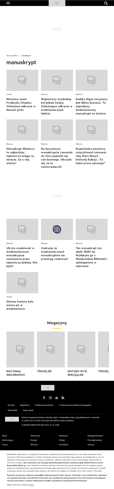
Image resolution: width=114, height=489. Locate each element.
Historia (44, 94)
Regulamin (24, 405)
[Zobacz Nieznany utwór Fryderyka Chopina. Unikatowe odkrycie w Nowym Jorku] (22, 80)
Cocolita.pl (63, 444)
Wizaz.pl (34, 444)
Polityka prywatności (44, 405)
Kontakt (11, 405)
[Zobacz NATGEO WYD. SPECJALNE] (81, 350)
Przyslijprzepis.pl (95, 440)
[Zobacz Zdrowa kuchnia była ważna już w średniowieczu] (22, 282)
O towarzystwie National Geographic (75, 405)
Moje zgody (28, 410)
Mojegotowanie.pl (95, 435)
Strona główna (12, 56)
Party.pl (34, 440)
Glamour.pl (35, 435)
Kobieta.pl (63, 435)
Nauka (9, 297)
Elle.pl (4, 435)
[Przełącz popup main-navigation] (8, 3)
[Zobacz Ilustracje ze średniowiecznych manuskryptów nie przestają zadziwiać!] (57, 229)
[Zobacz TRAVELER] (51, 350)
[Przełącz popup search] (106, 3)
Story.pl (91, 444)
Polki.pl (62, 440)
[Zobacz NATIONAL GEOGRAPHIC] (20, 350)
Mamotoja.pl (7, 440)
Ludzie (9, 94)
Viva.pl (5, 444)
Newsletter (13, 410)
